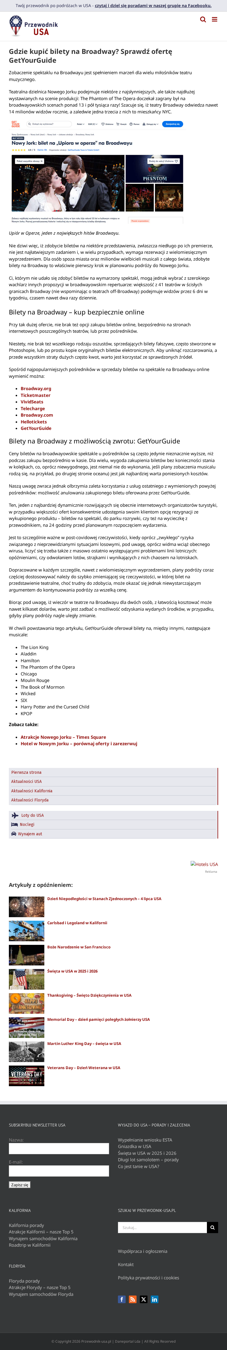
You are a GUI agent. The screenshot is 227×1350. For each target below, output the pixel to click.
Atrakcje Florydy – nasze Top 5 (40, 1287)
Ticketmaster (36, 395)
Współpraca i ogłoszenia (142, 1251)
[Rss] (133, 1299)
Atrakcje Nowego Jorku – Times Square (63, 737)
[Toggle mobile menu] (215, 19)
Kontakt (126, 1264)
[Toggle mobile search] (203, 19)
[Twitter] (143, 1299)
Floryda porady (24, 1281)
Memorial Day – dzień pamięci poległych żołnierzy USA (98, 1019)
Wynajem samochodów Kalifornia (43, 1238)
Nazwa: (16, 1140)
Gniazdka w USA (134, 1146)
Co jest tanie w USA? (138, 1166)
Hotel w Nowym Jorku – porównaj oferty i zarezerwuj (79, 743)
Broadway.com (37, 415)
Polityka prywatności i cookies (148, 1278)
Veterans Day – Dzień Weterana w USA (83, 1067)
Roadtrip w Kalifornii (30, 1245)
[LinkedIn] (154, 1299)
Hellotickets (34, 422)
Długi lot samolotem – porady (148, 1159)
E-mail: (16, 1162)
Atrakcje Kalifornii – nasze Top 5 (41, 1232)
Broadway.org (36, 388)
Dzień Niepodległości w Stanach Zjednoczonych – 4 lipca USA (104, 898)
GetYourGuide (36, 428)
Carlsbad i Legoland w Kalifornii (77, 922)
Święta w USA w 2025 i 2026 (72, 971)
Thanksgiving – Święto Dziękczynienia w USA (89, 995)
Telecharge (33, 408)
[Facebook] (122, 1299)
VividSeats (32, 402)
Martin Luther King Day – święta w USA (84, 1043)
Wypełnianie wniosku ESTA (145, 1140)
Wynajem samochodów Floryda (41, 1294)
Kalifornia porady (26, 1225)
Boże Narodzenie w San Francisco (79, 947)
